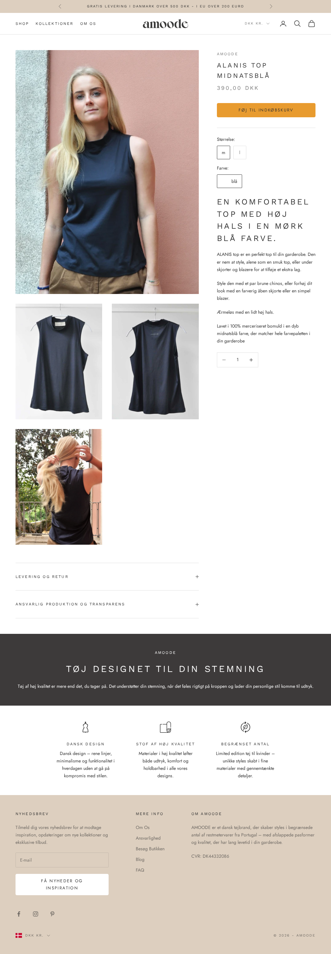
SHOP (22, 23)
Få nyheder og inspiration (62, 884)
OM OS (88, 23)
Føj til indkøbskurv (266, 110)
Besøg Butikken (150, 848)
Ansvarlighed (148, 838)
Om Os (143, 827)
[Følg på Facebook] (19, 914)
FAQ (140, 870)
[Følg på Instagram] (35, 914)
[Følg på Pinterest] (52, 914)
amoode (227, 54)
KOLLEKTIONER (55, 23)
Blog (140, 859)
